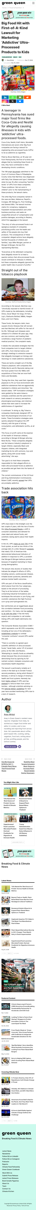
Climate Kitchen (8, 1191)
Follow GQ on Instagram (11, 1159)
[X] (12, 101)
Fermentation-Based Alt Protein (11, 814)
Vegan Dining (23, 788)
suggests (30, 549)
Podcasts (5, 1162)
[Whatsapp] (12, 97)
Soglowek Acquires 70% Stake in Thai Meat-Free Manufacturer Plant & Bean (22, 921)
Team (4, 1186)
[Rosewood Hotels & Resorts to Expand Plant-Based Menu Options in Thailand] (25, 792)
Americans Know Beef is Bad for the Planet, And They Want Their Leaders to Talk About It (22, 1102)
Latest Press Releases (10, 1178)
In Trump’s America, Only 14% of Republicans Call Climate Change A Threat (22, 1080)
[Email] (20, 97)
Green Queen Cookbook (11, 1169)
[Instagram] (5, 101)
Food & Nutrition (7, 57)
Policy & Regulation (25, 814)
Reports (5, 1164)
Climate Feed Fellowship (11, 1167)
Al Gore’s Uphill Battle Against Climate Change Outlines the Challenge (21, 1113)
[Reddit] (27, 97)
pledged (5, 684)
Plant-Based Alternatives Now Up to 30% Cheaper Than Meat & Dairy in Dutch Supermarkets (22, 932)
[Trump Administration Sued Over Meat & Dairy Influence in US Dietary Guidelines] (25, 817)
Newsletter (6, 1154)
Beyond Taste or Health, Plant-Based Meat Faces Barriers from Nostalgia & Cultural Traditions (22, 899)
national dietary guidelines (14, 689)
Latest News (6, 1151)
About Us (5, 1183)
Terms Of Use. (25, 1205)
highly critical (11, 681)
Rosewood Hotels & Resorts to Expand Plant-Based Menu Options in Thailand (21, 910)
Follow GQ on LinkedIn (10, 1156)
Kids (20, 57)
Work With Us (7, 1173)
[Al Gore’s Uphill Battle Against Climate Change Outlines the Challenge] (6, 1112)
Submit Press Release (10, 1175)
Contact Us (6, 1189)
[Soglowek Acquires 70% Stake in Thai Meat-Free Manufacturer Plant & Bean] (6, 921)
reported (13, 220)
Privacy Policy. (17, 1205)
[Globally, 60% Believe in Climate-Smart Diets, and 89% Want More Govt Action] (6, 1091)
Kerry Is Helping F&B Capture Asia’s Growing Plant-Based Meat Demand (22, 1060)
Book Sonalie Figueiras (10, 1181)
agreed (21, 480)
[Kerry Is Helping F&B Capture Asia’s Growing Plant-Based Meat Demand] (6, 1060)
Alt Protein (7, 788)
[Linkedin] (5, 97)
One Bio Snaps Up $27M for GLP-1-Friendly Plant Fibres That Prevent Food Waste (9, 766)
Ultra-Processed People (14, 529)
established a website (10, 634)
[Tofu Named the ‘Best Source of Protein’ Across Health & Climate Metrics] (10, 792)
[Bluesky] (20, 101)
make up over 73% (21, 544)
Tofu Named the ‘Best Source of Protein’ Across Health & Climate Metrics (22, 889)
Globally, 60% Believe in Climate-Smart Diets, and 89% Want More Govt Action (22, 1091)
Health (15, 57)
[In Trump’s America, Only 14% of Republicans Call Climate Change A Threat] (6, 1080)
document (16, 172)
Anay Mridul (9, 714)
